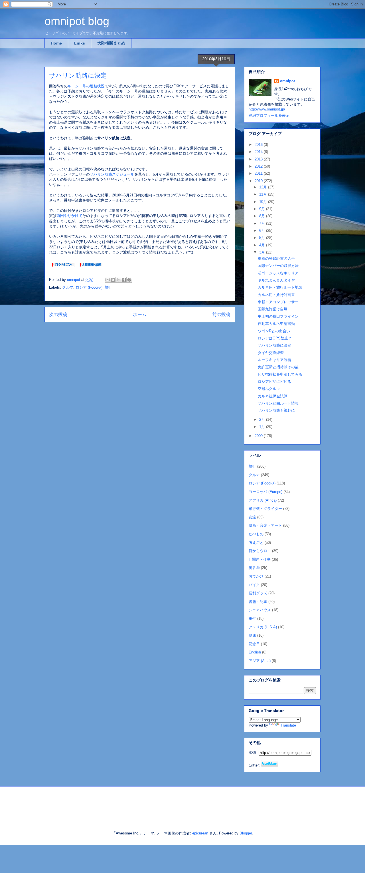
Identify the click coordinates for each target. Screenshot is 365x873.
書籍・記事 (258, 602)
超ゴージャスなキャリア (278, 273)
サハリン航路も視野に (276, 410)
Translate (288, 725)
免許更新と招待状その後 (278, 367)
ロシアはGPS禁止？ (275, 338)
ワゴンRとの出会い (274, 331)
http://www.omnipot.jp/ (267, 109)
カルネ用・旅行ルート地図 (280, 287)
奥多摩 (254, 568)
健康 (252, 635)
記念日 (254, 644)
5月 (262, 238)
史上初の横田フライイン (278, 316)
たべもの (256, 534)
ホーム (140, 314)
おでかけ (256, 576)
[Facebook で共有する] (124, 280)
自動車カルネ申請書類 (276, 323)
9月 (262, 209)
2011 (259, 173)
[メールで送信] (107, 280)
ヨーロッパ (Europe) (265, 492)
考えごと (256, 542)
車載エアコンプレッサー (278, 302)
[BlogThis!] (113, 280)
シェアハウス (260, 610)
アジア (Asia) (260, 661)
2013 (259, 159)
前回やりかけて (69, 216)
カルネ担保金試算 (272, 396)
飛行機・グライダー (265, 508)
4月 (262, 245)
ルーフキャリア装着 (274, 360)
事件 (252, 618)
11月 (263, 194)
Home (56, 43)
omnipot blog (76, 21)
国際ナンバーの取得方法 (278, 265)
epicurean (200, 833)
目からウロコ (260, 551)
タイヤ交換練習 (271, 353)
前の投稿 (221, 314)
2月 (262, 419)
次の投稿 (58, 314)
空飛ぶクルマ (269, 389)
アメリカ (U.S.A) (263, 627)
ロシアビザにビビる (274, 381)
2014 (259, 152)
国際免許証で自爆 (272, 309)
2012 (259, 166)
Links (79, 43)
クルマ (67, 287)
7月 (262, 223)
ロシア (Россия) (89, 287)
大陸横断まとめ (111, 43)
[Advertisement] (111, 803)
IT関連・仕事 (260, 559)
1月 (262, 427)
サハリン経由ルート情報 (278, 403)
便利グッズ (258, 593)
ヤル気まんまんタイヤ (276, 280)
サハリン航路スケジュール (112, 174)
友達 (252, 517)
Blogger (246, 833)
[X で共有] (118, 280)
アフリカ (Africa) (263, 500)
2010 (259, 181)
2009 (259, 436)
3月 (262, 252)
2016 (259, 144)
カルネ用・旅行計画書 (276, 295)
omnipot (287, 81)
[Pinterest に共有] (129, 280)
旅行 (108, 287)
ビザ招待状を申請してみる (280, 374)
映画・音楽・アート (265, 525)
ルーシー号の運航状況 (86, 86)
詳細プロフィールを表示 (269, 115)
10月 (263, 202)
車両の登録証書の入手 (276, 258)
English (255, 652)
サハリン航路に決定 (274, 345)
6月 (262, 230)
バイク (254, 585)
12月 (263, 187)
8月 (262, 216)
